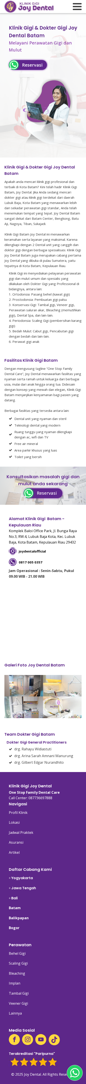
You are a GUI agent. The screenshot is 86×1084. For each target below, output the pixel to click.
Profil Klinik (18, 812)
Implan (14, 983)
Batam (15, 907)
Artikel (14, 852)
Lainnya (15, 1013)
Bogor (14, 927)
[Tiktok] (54, 1039)
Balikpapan (19, 918)
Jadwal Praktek (21, 832)
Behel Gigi (17, 953)
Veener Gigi (18, 1003)
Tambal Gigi (19, 993)
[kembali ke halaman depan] (29, 7)
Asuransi (16, 842)
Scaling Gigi (18, 963)
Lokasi (14, 822)
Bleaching (17, 973)
